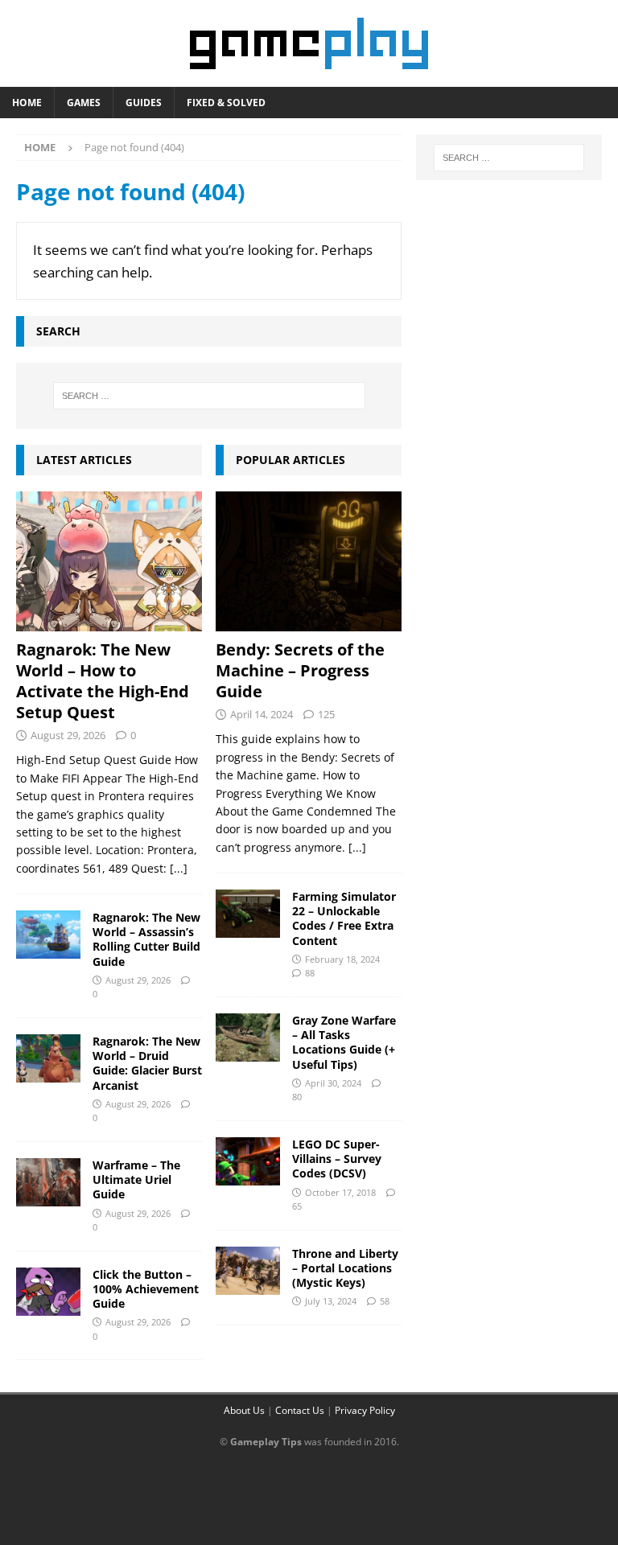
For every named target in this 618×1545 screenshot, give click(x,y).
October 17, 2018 (340, 1192)
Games (84, 102)
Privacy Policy (365, 1410)
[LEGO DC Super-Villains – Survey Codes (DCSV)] (248, 1161)
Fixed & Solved (226, 102)
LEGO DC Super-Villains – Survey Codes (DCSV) (336, 1158)
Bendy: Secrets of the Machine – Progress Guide (300, 670)
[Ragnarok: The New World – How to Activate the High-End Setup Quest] (109, 561)
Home (27, 102)
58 (384, 1301)
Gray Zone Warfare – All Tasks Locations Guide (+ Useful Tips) (344, 1042)
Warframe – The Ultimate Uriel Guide (136, 1179)
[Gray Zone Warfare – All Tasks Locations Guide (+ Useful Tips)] (248, 1037)
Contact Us (299, 1410)
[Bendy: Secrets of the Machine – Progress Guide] (309, 561)
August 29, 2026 (68, 735)
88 (310, 973)
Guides (144, 102)
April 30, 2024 (333, 1083)
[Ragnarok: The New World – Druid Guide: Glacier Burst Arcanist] (48, 1058)
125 (326, 714)
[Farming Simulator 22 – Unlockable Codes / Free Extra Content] (248, 914)
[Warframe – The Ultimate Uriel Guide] (48, 1182)
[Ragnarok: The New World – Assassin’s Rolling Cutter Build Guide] (48, 934)
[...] (178, 868)
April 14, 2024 (261, 714)
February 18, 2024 (342, 959)
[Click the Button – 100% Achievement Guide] (48, 1292)
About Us (244, 1410)
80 (297, 1097)
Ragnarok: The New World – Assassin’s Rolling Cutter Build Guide (146, 939)
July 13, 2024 (330, 1301)
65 (297, 1206)
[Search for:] (208, 395)
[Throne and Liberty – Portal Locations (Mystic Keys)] (248, 1271)
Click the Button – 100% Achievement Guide (146, 1289)
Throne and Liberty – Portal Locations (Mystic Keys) (345, 1268)
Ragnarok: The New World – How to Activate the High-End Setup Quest (102, 681)
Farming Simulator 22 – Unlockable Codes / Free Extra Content (344, 918)
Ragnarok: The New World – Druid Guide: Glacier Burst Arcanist (147, 1063)
